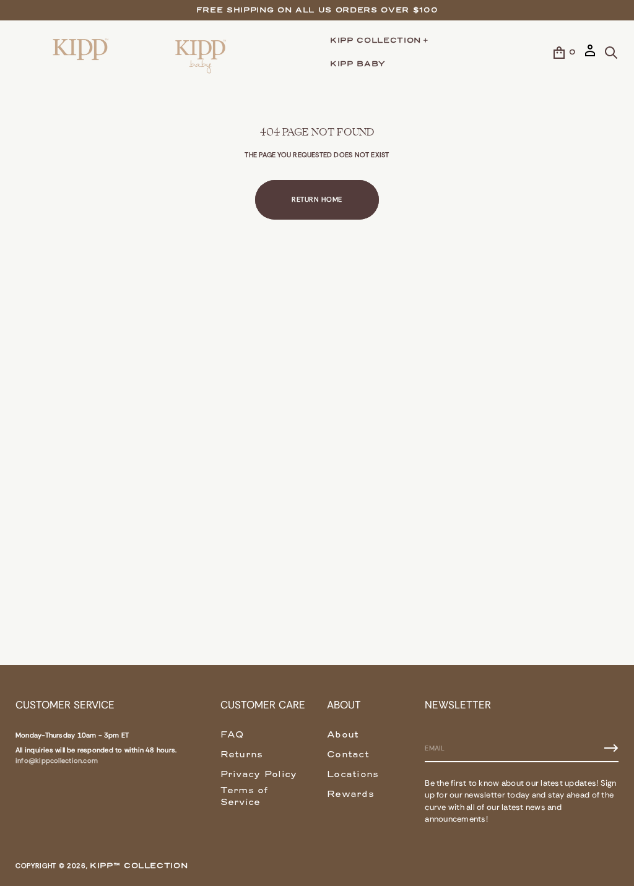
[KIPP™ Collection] (81, 53)
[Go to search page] (611, 52)
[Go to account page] (590, 55)
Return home (317, 199)
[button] (611, 52)
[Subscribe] (611, 748)
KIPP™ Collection (139, 865)
